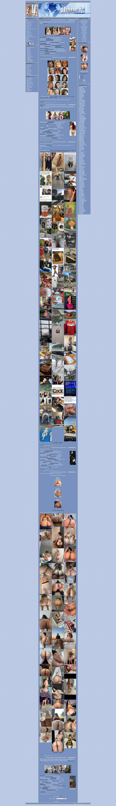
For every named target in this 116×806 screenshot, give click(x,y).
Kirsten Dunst (81, 166)
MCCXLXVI (52, 150)
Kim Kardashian (82, 163)
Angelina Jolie (81, 99)
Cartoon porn (84, 40)
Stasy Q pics (42, 783)
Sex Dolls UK (29, 55)
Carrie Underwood (82, 113)
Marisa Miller (81, 174)
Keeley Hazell (81, 160)
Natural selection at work (44, 123)
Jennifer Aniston (82, 142)
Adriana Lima (81, 88)
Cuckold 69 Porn (29, 78)
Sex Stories (84, 30)
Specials (27, 26)
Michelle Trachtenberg (83, 179)
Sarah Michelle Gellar (83, 200)
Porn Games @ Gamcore (84, 20)
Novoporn (28, 72)
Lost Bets (28, 91)
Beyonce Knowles (82, 108)
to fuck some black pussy (54, 463)
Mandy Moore (81, 171)
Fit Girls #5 (28, 27)
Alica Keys (81, 93)
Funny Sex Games (84, 32)
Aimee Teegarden (82, 90)
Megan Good (81, 177)
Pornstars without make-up (31, 28)
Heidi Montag (81, 137)
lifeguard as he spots (55, 780)
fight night (44, 462)
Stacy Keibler (81, 204)
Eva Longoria (81, 128)
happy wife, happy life (49, 451)
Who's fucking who (43, 37)
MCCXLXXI (42, 151)
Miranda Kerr (81, 182)
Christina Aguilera (82, 117)
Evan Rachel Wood (82, 130)
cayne (67, 57)
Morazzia (28, 68)
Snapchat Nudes (84, 36)
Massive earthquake (43, 125)
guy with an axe (54, 777)
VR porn (84, 34)
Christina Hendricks (82, 118)
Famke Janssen (82, 131)
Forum (27, 19)
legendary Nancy (58, 46)
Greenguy (28, 85)
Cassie (80, 114)
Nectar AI (28, 48)
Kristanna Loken (82, 167)
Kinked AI (28, 52)
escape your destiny (50, 122)
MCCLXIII (41, 97)
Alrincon (28, 67)
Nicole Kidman (81, 187)
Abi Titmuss (81, 87)
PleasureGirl (29, 73)
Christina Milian (82, 119)
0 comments (42, 102)
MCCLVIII (60, 96)
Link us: (27, 41)
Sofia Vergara (81, 203)
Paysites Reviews (84, 38)
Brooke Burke (81, 110)
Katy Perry (81, 159)
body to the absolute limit (52, 459)
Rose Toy (28, 50)
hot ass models (47, 130)
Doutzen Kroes (81, 124)
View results (84, 82)
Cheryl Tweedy (81, 116)
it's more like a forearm (49, 40)
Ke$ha (80, 165)
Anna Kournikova (82, 100)
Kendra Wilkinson (82, 164)
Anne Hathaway (82, 101)
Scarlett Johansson (82, 201)
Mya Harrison (81, 185)
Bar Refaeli (81, 107)
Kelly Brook (81, 162)
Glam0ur (28, 80)
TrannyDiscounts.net (30, 60)
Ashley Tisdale (81, 104)
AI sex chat (84, 19)
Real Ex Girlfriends (30, 86)
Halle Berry (81, 134)
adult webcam (84, 29)
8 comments (42, 755)
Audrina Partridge (82, 105)
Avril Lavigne (81, 106)
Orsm (28, 69)
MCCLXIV (46, 97)
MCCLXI (68, 96)
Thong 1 (84, 45)
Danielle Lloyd (81, 121)
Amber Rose (81, 97)
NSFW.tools (29, 51)
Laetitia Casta (81, 168)
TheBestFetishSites (30, 83)
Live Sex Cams (84, 31)
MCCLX (64, 96)
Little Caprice (55, 130)
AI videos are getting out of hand (45, 44)
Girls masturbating (43, 43)
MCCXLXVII (57, 150)
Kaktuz (28, 88)
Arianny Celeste (82, 102)
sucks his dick (46, 127)
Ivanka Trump (81, 141)
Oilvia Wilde (81, 190)
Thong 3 (84, 62)
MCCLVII (56, 96)
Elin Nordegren (82, 125)
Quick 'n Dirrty (29, 23)
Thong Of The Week (30, 21)
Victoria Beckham (82, 210)
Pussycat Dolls (81, 194)
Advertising (28, 39)
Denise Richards (82, 122)
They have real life (53, 456)
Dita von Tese (81, 123)
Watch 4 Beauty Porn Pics (44, 48)
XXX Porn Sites (29, 81)
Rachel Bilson (81, 195)
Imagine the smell (43, 41)
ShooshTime (29, 66)
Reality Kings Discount (30, 47)
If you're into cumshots (49, 49)
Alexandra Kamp (82, 91)
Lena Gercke (81, 169)
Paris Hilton (81, 192)
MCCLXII (72, 96)
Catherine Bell (81, 115)
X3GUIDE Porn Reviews (84, 21)
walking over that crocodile (51, 789)
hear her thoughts (46, 452)
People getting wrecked (44, 50)
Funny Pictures (29, 24)
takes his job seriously (49, 39)
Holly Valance (81, 140)
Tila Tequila (81, 207)
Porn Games (84, 33)
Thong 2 (84, 54)
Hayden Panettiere (82, 135)
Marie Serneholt (82, 173)
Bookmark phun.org (29, 40)
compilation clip (44, 781)
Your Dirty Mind (29, 79)
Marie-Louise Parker (82, 175)
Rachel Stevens (81, 208)
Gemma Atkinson (82, 132)
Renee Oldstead (82, 196)
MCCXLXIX (68, 150)
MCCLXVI (55, 97)
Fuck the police (48, 782)
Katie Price (81, 158)
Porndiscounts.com (30, 56)
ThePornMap (29, 74)
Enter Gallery (55, 442)
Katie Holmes (81, 157)
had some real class (48, 46)
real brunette (56, 460)
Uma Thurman (81, 209)
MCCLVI (51, 96)
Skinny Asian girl (43, 784)
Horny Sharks (29, 53)
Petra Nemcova (81, 193)
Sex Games (84, 25)
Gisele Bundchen (82, 133)
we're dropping (47, 53)
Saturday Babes (29, 25)
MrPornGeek (29, 89)
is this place (48, 38)
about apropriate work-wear (52, 126)
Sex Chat (84, 39)
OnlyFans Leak (29, 90)
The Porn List (29, 82)
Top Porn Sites (29, 59)
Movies (27, 38)
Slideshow (61, 442)
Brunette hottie (42, 775)
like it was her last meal (52, 124)
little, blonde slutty (53, 778)
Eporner (84, 24)
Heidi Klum (81, 136)
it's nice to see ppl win (61, 785)
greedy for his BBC (51, 121)
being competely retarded (59, 47)
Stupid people (42, 128)
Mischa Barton (81, 183)
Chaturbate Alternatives (84, 26)
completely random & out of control (50, 51)
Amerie (80, 98)
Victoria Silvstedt (82, 211)
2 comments (42, 445)
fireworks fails (51, 464)
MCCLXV (50, 97)
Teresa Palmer (81, 206)
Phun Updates (29, 22)
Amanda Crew (81, 96)
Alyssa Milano (81, 94)
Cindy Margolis (82, 120)
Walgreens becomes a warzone (47, 131)
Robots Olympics (44, 465)
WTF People (29, 71)
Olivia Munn (81, 191)
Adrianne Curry (82, 89)
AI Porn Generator (84, 27)
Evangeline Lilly (82, 129)
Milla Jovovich (81, 180)
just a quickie (43, 791)
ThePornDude (29, 64)
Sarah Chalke (81, 199)
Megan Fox (81, 176)
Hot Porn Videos (29, 61)
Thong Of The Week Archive (30, 36)
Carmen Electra (82, 112)
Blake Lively (81, 109)
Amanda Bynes (81, 95)
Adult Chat (84, 35)
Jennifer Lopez (81, 143)
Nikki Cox (81, 188)
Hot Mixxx (42, 105)
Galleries (27, 31)
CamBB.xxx (29, 58)
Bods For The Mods (30, 84)
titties (50, 467)
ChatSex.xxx (29, 57)
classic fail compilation (49, 776)
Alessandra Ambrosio (83, 86)
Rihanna (80, 197)
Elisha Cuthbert (82, 126)
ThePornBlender (29, 87)
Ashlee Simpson (82, 103)
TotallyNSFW (29, 70)
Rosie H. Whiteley (82, 198)
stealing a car (49, 455)
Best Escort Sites (84, 23)
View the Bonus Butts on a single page (58, 510)
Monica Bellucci (82, 184)
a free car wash (51, 129)
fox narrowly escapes (46, 786)
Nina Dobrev (81, 189)
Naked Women (84, 22)
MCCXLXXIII (59, 151)
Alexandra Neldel (82, 92)
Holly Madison (81, 139)
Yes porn (28, 54)
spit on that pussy (55, 784)
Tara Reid (81, 205)
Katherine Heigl (82, 156)
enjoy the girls (45, 23)
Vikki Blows (81, 212)
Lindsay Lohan (82, 170)
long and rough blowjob (53, 454)
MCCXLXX (74, 150)
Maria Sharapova (82, 172)
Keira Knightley (82, 161)
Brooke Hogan (81, 111)
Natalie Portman (82, 186)
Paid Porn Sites (84, 28)
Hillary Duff (81, 138)
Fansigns (27, 37)
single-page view (49, 145)
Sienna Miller (81, 202)
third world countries (50, 458)
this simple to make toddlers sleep (57, 45)
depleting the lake (45, 788)
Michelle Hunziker (82, 178)
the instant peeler (49, 461)
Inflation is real (42, 453)
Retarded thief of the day (44, 779)
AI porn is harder (43, 460)
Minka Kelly (81, 181)
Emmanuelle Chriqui (82, 127)
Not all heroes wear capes (54, 42)
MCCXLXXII (48, 151)
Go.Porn (84, 37)
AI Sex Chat (29, 49)
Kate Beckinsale (82, 155)
